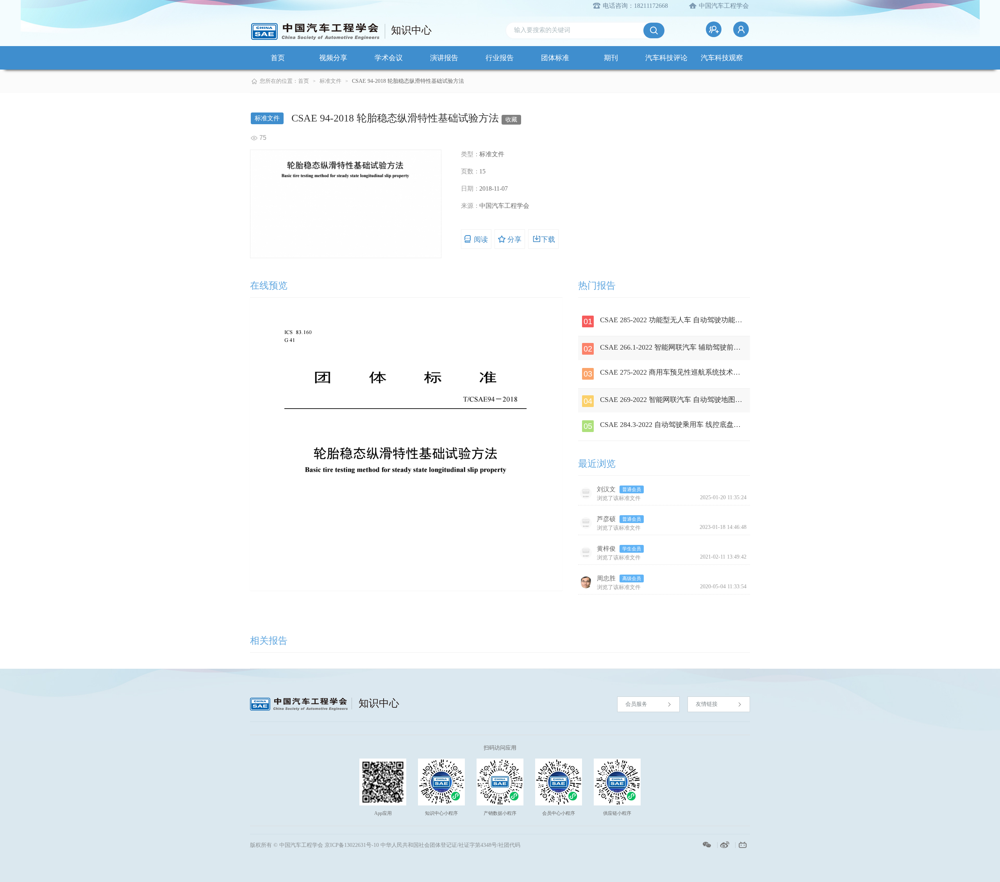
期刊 (611, 58)
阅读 (481, 239)
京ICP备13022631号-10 (352, 845)
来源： (470, 205)
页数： (470, 171)
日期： (470, 188)
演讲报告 (444, 58)
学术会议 (389, 58)
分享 (514, 239)
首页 (278, 58)
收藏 (511, 119)
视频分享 (333, 58)
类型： (470, 154)
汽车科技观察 (722, 58)
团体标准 (555, 58)
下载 (548, 239)
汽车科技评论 (666, 58)
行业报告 (500, 58)
